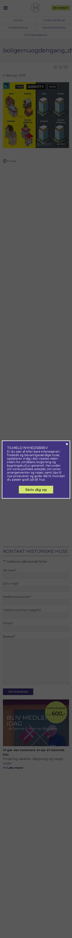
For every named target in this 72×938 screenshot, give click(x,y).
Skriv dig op (36, 489)
